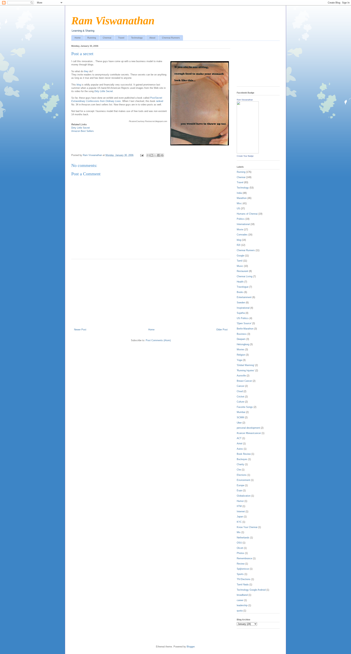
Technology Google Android (251, 589)
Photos (240, 553)
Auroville (241, 375)
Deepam (241, 339)
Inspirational (243, 307)
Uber (239, 422)
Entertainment (244, 297)
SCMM (240, 417)
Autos (240, 448)
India (239, 193)
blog (79, 84)
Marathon (242, 198)
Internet (241, 511)
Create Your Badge (245, 156)
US (238, 208)
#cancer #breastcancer (249, 433)
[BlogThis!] (152, 155)
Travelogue (242, 286)
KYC (239, 521)
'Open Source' (244, 323)
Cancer (240, 386)
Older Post (222, 329)
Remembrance (244, 558)
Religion (241, 354)
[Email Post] (141, 155)
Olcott (240, 548)
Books (240, 292)
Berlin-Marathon (245, 328)
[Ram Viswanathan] (248, 152)
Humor (240, 501)
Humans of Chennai (247, 213)
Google (240, 255)
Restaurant (242, 271)
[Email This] (148, 155)
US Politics (243, 318)
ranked (159, 101)
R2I (238, 245)
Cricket (240, 396)
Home (78, 38)
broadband (242, 595)
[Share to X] (155, 155)
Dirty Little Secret (80, 127)
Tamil (239, 260)
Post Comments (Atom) (158, 340)
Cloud (240, 391)
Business (242, 334)
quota (240, 610)
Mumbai (241, 412)
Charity (240, 464)
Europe (240, 485)
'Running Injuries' (245, 370)
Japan (240, 516)
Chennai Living (244, 276)
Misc (239, 203)
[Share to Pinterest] (162, 155)
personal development (248, 427)
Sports (240, 574)
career (240, 600)
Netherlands (243, 537)
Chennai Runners (171, 38)
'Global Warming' (245, 365)
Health (240, 281)
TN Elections (243, 579)
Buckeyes (242, 459)
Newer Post (80, 329)
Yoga (239, 360)
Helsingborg (243, 344)
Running (91, 38)
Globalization (243, 495)
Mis (239, 532)
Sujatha (241, 313)
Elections (242, 475)
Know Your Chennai (247, 527)
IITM (239, 506)
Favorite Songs (245, 407)
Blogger (191, 646)
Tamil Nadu (243, 584)
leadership (242, 605)
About (152, 38)
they (85, 71)
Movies (240, 349)
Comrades (242, 234)
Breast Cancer (244, 381)
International (243, 224)
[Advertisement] (150, 292)
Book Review (244, 454)
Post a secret (82, 53)
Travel (121, 38)
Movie (240, 229)
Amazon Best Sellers (82, 131)
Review (240, 563)
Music (240, 266)
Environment (243, 480)
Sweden (241, 302)
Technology (137, 38)
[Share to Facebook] (159, 155)
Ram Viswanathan (112, 21)
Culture (240, 401)
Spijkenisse (243, 568)
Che (239, 469)
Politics (241, 219)
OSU (239, 542)
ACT (239, 438)
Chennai (107, 38)
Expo (239, 490)
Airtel (239, 443)
